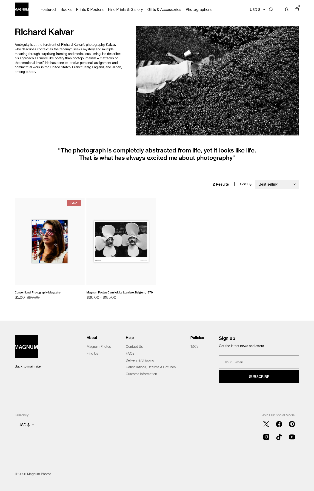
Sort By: (246, 184)
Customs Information (141, 374)
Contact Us (134, 346)
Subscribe (259, 376)
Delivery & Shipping (140, 360)
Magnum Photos (99, 346)
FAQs (130, 353)
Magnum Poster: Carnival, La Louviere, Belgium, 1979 (119, 292)
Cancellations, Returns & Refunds (151, 367)
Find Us (92, 353)
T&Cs (194, 346)
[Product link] (50, 251)
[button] (271, 9)
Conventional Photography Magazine (37, 292)
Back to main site (28, 366)
